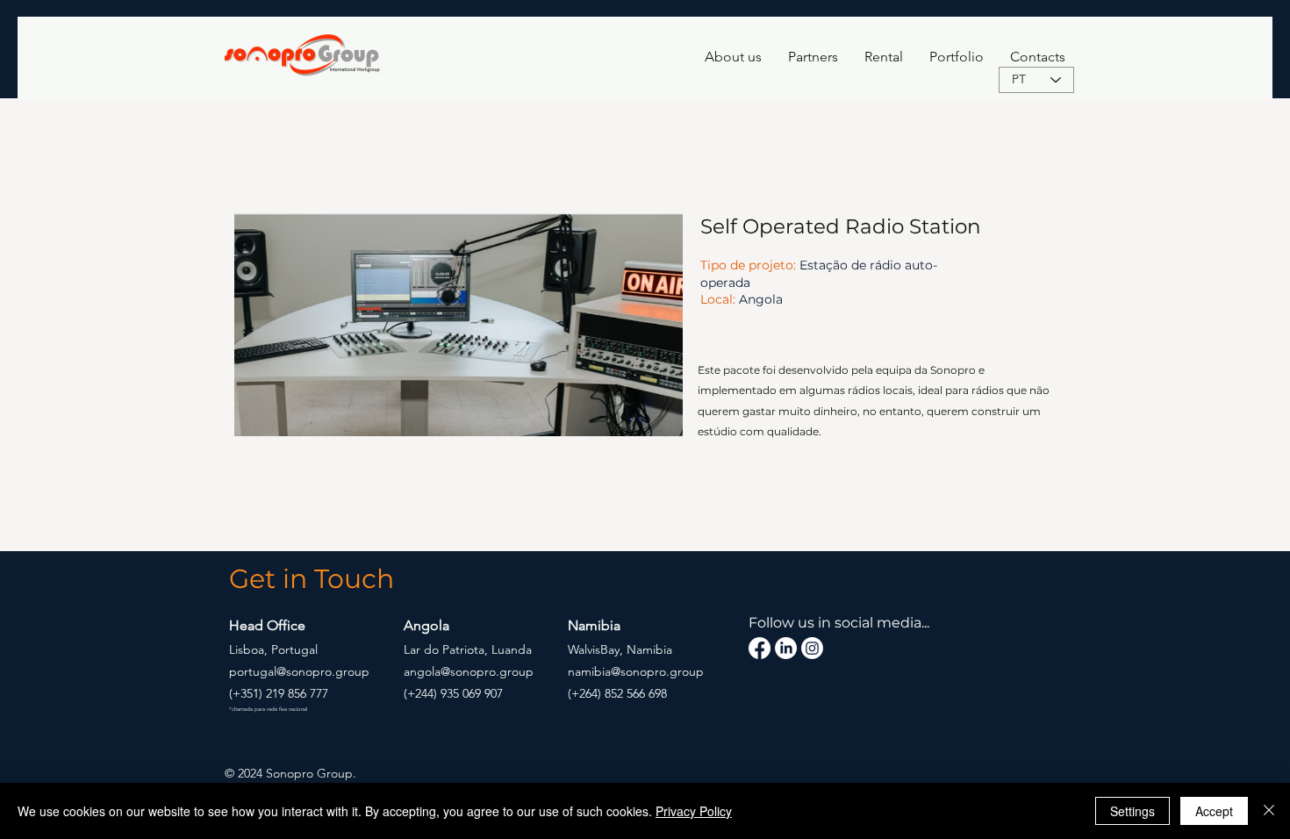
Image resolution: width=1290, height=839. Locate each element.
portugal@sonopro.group (299, 671)
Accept (1214, 811)
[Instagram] (812, 648)
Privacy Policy (694, 811)
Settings (1132, 811)
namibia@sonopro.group (636, 671)
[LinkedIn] (786, 648)
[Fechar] (1268, 811)
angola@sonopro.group (469, 671)
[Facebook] (759, 648)
